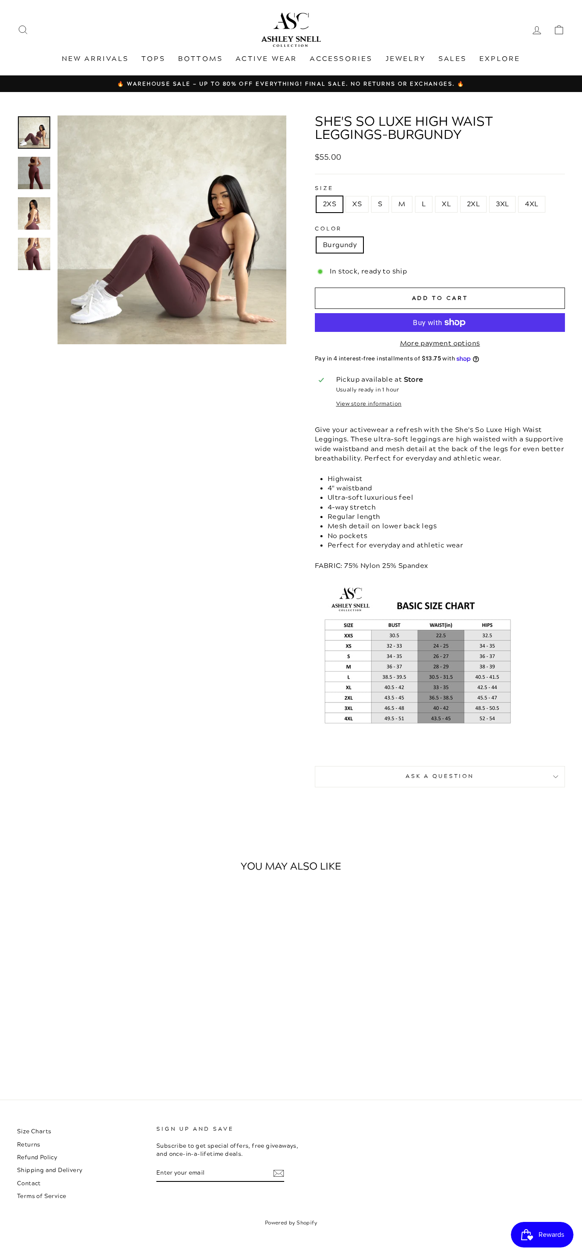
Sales (452, 58)
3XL (502, 204)
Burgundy (340, 245)
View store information (369, 404)
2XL (473, 204)
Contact (29, 1183)
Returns (28, 1145)
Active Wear (266, 58)
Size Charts (34, 1131)
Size (324, 188)
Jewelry (406, 58)
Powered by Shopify (291, 1223)
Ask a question (440, 776)
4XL (531, 204)
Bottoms (200, 58)
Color (328, 229)
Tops (153, 58)
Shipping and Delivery (49, 1170)
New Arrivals (95, 58)
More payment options (440, 343)
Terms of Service (41, 1196)
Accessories (341, 58)
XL (446, 204)
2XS (329, 204)
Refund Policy (37, 1157)
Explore (499, 58)
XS (357, 204)
